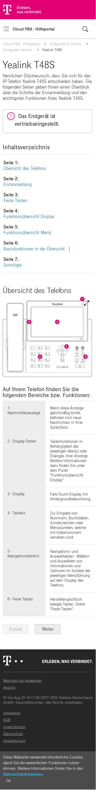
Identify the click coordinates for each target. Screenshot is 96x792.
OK (8, 781)
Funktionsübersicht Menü (27, 232)
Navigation (6, 29)
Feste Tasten (15, 200)
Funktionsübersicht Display (28, 216)
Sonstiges (12, 265)
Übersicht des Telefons (24, 168)
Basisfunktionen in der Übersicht (34, 249)
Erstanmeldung (17, 184)
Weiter (47, 629)
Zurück (15, 629)
